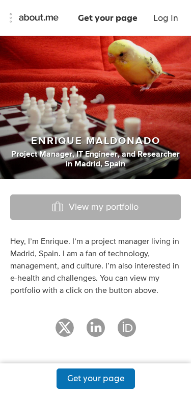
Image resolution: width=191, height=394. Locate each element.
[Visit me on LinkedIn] (96, 332)
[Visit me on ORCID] (127, 332)
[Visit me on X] (65, 332)
